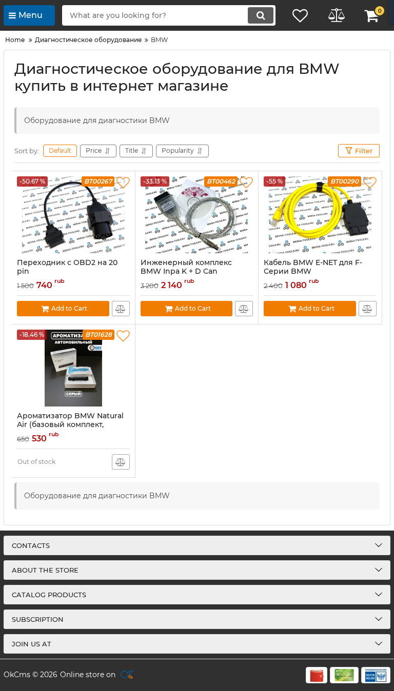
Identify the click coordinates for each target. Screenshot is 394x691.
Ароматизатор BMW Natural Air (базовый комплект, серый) (70, 425)
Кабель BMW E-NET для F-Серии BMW (313, 267)
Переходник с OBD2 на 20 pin (67, 267)
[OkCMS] (125, 675)
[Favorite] (123, 183)
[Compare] (121, 308)
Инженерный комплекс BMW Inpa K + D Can (186, 267)
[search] (260, 15)
